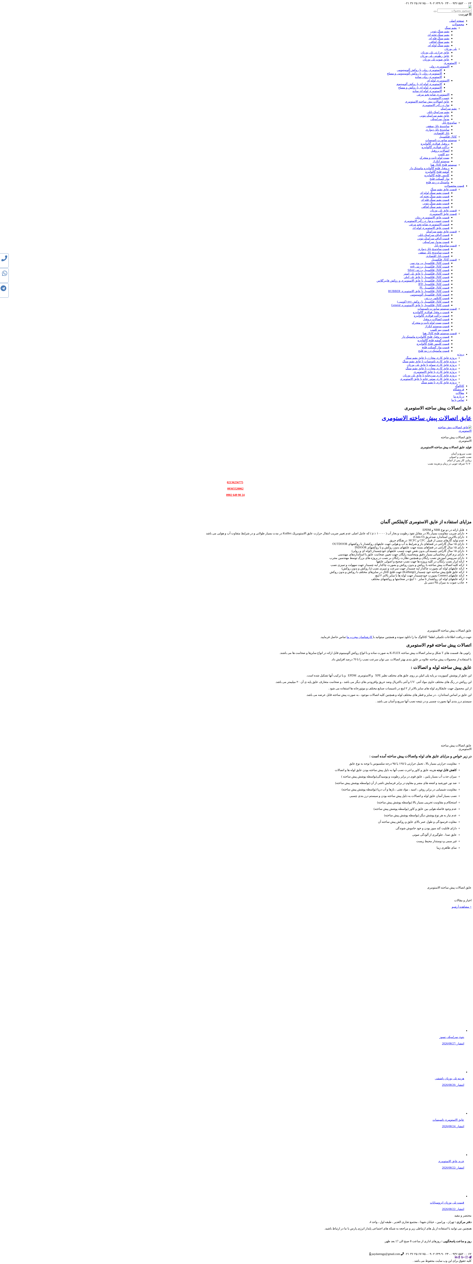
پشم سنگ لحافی (439, 41)
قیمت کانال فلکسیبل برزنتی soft (429, 266)
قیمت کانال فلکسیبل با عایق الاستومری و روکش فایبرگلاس (413, 280)
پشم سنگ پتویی (439, 31)
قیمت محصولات (454, 185)
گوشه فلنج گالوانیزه (437, 171)
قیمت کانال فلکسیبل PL (434, 287)
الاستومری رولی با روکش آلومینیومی (419, 70)
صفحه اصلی (456, 20)
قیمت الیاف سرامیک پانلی (433, 235)
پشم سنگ (451, 27)
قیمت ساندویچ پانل (445, 245)
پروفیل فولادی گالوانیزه (435, 143)
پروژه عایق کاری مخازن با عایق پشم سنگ (431, 357)
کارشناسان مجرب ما (360, 637)
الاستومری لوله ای (438, 80)
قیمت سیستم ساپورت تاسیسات (437, 308)
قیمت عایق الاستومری (443, 213)
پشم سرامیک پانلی (438, 112)
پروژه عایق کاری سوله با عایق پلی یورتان (432, 364)
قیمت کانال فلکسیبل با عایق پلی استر (426, 273)
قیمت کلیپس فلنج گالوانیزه (433, 343)
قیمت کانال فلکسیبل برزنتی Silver (428, 270)
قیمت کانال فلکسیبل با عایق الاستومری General (420, 305)
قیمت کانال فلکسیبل (444, 259)
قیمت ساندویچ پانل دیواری (433, 249)
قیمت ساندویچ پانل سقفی (433, 252)
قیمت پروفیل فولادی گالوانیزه (431, 312)
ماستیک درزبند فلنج (437, 182)
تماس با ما (457, 400)
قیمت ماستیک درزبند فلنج (433, 350)
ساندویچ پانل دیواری (437, 129)
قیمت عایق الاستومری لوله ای (430, 227)
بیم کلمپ (443, 154)
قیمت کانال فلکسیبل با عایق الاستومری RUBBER (418, 291)
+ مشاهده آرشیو (462, 906)
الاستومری (450, 62)
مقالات (460, 392)
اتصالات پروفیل (440, 150)
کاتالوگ (459, 385)
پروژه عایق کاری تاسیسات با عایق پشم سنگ (429, 361)
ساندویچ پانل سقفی (437, 126)
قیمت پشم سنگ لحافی (435, 206)
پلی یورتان (450, 48)
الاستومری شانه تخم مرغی (433, 94)
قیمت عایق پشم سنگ (443, 189)
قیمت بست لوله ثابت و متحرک (430, 322)
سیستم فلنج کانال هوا (444, 164)
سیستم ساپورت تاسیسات (441, 140)
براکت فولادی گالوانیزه (435, 147)
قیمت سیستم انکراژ (437, 326)
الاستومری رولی (439, 66)
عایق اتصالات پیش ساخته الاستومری (427, 101)
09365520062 (235, 488)
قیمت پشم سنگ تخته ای (434, 196)
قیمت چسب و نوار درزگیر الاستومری (426, 220)
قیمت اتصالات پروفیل (436, 319)
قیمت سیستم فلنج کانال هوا (440, 333)
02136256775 (235, 482)
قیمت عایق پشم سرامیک (441, 231)
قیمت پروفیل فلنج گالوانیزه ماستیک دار (425, 336)
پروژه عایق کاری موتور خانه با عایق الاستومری (428, 378)
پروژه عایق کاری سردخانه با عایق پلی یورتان (430, 375)
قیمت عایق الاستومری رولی (432, 217)
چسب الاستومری (438, 98)
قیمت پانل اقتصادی (437, 256)
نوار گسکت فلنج (439, 178)
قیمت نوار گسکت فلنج (435, 347)
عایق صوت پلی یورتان (436, 59)
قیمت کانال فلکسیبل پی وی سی (429, 263)
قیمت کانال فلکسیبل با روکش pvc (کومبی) (423, 301)
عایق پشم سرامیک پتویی (434, 115)
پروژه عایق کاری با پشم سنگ (439, 382)
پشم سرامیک (449, 108)
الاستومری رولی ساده (428, 77)
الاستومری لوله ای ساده (427, 91)
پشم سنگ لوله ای (438, 45)
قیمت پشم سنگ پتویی (436, 203)
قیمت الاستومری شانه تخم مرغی (429, 224)
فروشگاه (458, 389)
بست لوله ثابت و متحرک (434, 157)
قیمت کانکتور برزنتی (436, 298)
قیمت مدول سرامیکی (436, 242)
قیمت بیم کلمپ (439, 329)
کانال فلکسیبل (448, 136)
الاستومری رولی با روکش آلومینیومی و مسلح (414, 73)
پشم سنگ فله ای (439, 38)
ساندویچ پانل (449, 122)
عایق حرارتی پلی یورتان (435, 52)
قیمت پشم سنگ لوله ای (434, 192)
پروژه (460, 354)
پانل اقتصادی (441, 133)
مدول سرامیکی (439, 119)
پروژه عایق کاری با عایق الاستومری (435, 371)
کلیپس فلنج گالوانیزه (436, 175)
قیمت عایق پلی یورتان (443, 210)
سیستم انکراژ (441, 161)
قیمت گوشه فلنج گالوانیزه (433, 340)
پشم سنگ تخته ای (438, 34)
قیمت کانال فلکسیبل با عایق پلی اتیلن (426, 277)
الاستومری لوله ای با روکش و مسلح (420, 87)
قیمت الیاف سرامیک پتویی (433, 238)
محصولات (458, 24)
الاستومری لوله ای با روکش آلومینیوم (419, 84)
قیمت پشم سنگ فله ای (435, 199)
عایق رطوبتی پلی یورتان (434, 55)
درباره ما (458, 396)
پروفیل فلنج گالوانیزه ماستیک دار (429, 168)
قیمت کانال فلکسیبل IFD (433, 284)
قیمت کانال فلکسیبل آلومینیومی (429, 294)
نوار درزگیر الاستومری (435, 105)
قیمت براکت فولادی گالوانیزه (431, 315)
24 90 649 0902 (235, 494)
